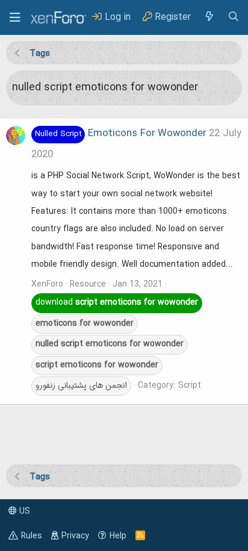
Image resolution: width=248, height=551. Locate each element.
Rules (31, 536)
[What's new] (209, 17)
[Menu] (15, 17)
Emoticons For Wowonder (120, 134)
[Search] (234, 17)
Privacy (75, 536)
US (23, 511)
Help (118, 536)
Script (189, 385)
